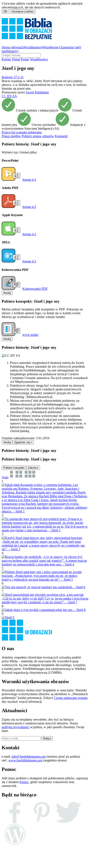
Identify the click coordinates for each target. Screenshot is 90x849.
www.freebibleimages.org (25, 760)
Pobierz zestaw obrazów (38, 136)
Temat (16, 59)
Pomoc (24, 782)
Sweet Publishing (37, 92)
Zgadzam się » (23, 442)
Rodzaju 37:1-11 (13, 77)
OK (5, 11)
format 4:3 (29, 179)
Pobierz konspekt (13, 467)
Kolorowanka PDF (35, 288)
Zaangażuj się (69, 47)
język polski (30, 335)
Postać (25, 59)
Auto (5, 477)
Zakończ (33, 467)
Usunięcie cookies (23, 11)
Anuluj (7, 292)
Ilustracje (37, 47)
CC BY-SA (9, 96)
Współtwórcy (51, 47)
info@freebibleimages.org (29, 756)
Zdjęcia (26, 47)
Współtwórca (39, 59)
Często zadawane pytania (70, 698)
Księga (6, 59)
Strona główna (11, 47)
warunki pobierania (22, 132)
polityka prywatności (15, 727)
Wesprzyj (12, 51)
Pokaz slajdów (11, 136)
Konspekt (61, 136)
